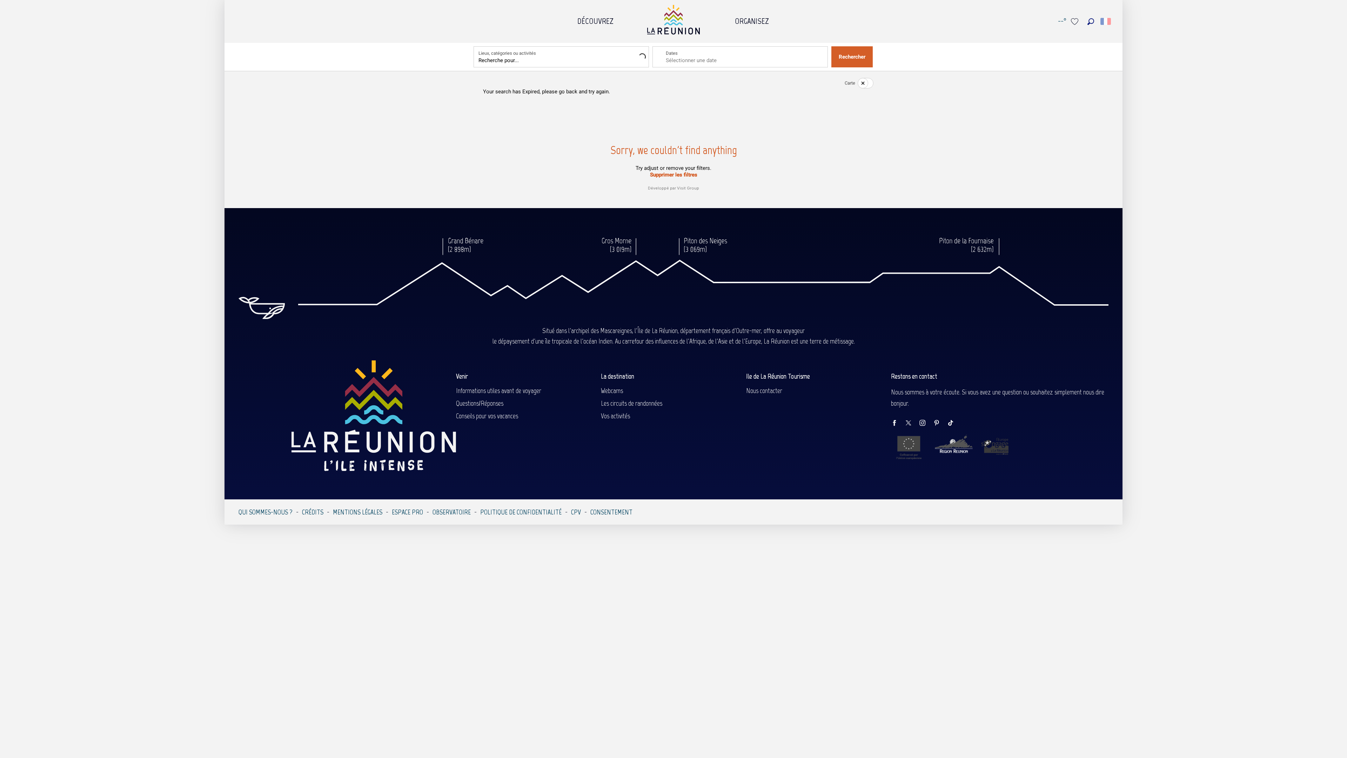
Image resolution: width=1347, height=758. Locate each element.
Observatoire (452, 512)
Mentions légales (357, 512)
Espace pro (407, 512)
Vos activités (615, 415)
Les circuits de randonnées (631, 403)
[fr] (1106, 21)
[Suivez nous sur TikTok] (954, 423)
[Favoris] (1075, 21)
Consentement (611, 512)
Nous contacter (764, 390)
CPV (576, 512)
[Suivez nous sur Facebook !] (898, 423)
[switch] (861, 83)
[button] (1091, 21)
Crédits (312, 512)
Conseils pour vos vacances (487, 415)
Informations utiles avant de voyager (498, 390)
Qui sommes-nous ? (266, 512)
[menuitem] (595, 19)
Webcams (612, 390)
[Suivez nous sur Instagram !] (926, 423)
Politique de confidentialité (521, 512)
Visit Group (688, 188)
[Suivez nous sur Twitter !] (912, 423)
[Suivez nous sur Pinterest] (940, 423)
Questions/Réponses (479, 403)
